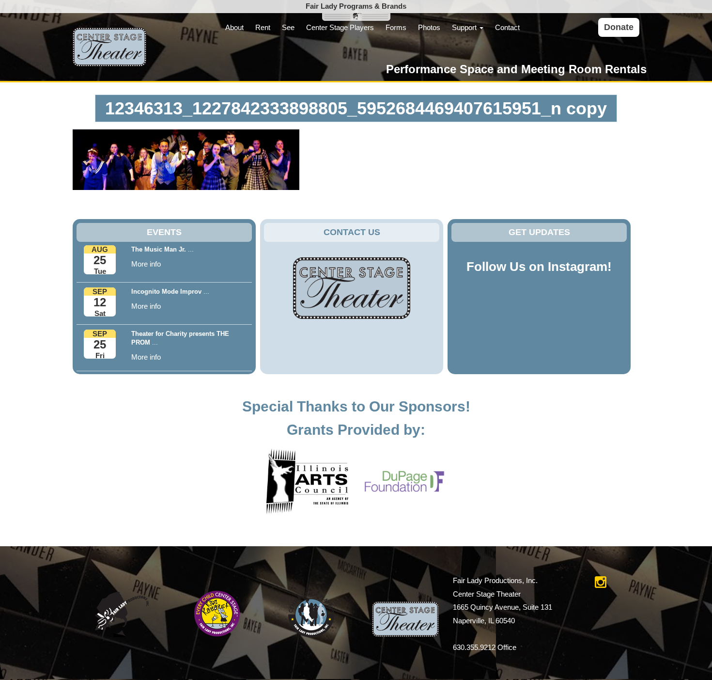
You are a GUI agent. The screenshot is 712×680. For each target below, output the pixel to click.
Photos (429, 27)
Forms (396, 27)
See (288, 27)
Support (465, 27)
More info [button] (146, 264)
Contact (507, 27)
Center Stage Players (340, 27)
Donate (619, 27)
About (234, 27)
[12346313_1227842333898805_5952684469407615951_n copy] (186, 159)
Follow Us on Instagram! (539, 266)
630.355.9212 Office (484, 647)
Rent (262, 27)
